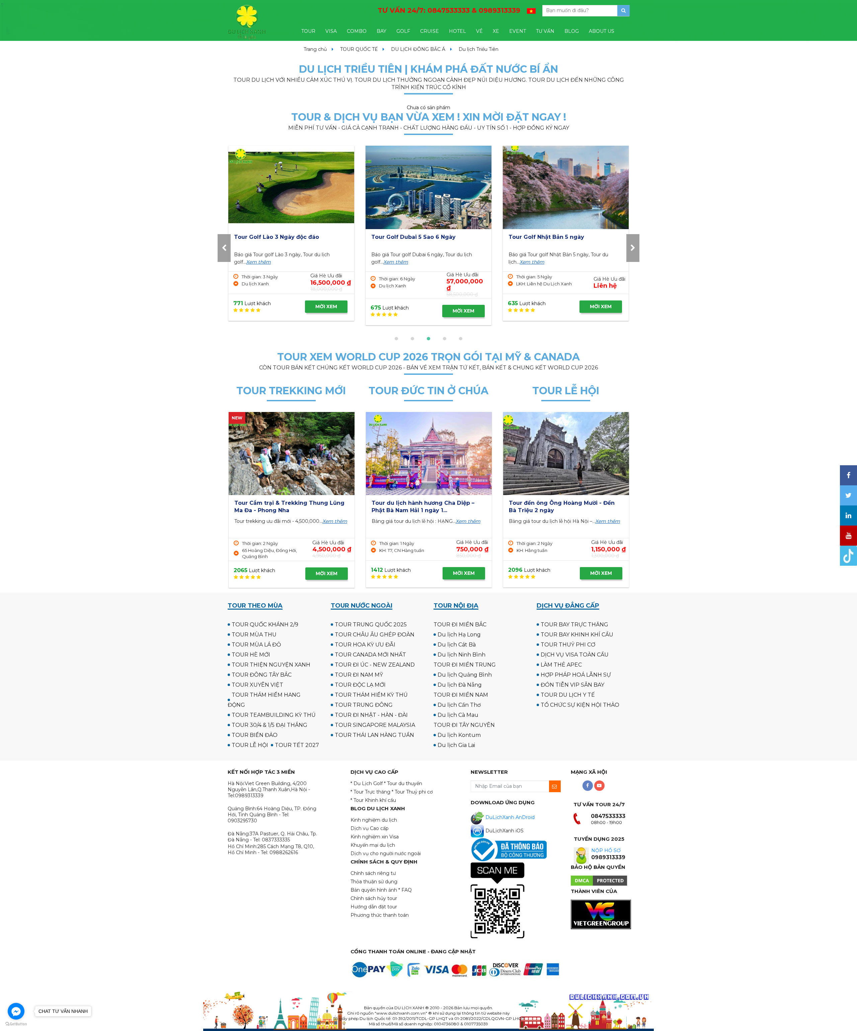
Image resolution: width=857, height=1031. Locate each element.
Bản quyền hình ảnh (373, 890)
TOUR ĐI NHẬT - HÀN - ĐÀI (371, 715)
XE (496, 31)
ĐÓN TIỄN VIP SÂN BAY (572, 685)
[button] (396, 338)
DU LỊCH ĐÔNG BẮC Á (418, 49)
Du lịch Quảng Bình (465, 675)
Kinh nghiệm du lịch (373, 820)
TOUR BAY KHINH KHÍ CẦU (577, 634)
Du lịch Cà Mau (458, 715)
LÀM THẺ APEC (561, 665)
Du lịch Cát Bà (457, 644)
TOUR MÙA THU (254, 634)
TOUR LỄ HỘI (250, 745)
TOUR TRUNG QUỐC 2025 (371, 624)
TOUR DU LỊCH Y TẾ (568, 695)
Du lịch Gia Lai (456, 745)
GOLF (403, 31)
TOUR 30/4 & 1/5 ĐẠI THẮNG (269, 725)
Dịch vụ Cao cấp (369, 828)
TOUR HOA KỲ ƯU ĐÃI (365, 644)
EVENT (517, 31)
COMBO (357, 31)
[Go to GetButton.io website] (16, 1024)
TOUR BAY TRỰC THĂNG (574, 624)
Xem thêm (257, 262)
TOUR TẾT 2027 (297, 745)
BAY (381, 31)
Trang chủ (315, 49)
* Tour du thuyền (403, 783)
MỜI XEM (326, 306)
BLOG (571, 31)
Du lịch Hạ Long (459, 634)
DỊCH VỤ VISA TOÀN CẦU (575, 654)
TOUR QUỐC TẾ (359, 49)
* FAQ (405, 890)
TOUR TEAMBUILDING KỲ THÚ (274, 715)
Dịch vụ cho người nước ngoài (385, 853)
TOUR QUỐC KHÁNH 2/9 (265, 624)
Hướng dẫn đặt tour (373, 907)
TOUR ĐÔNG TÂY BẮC (262, 675)
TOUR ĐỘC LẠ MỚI (360, 685)
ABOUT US (601, 31)
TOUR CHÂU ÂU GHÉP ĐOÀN (374, 634)
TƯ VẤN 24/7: (449, 10)
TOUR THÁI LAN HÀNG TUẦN (374, 735)
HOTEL (457, 31)
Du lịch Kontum (459, 735)
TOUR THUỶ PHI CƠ (568, 644)
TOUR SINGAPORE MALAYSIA (375, 725)
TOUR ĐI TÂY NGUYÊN (464, 725)
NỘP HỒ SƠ (606, 850)
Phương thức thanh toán (379, 915)
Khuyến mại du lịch (372, 845)
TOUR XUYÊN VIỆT (257, 685)
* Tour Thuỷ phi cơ (412, 792)
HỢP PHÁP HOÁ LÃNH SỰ (576, 675)
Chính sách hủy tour (373, 898)
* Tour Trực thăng (370, 792)
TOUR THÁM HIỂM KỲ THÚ (371, 695)
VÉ (479, 31)
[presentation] (224, 248)
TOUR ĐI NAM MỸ (359, 675)
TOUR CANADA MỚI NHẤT (370, 654)
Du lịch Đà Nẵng (460, 685)
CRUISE (429, 31)
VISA (331, 31)
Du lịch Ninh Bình (461, 654)
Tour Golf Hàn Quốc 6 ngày (410, 237)
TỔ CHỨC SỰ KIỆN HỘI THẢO (580, 705)
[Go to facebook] (16, 1011)
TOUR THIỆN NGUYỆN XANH (271, 665)
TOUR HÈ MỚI (251, 654)
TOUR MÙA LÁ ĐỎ (256, 644)
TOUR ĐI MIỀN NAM (461, 695)
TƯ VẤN (545, 31)
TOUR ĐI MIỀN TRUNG (465, 665)
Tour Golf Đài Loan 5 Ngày (546, 237)
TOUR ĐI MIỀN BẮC (460, 624)
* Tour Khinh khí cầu (373, 800)
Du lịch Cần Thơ (459, 705)
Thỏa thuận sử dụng (373, 882)
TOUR (308, 31)
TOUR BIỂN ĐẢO (255, 735)
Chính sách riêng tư (373, 873)
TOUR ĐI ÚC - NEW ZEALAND (375, 665)
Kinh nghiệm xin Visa (374, 837)
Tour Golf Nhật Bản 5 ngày (272, 237)
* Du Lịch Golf (366, 783)
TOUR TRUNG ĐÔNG (364, 705)
